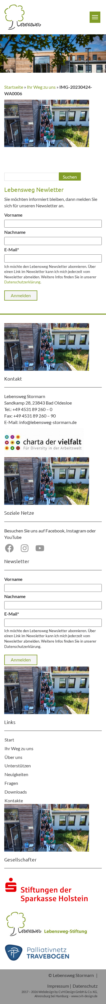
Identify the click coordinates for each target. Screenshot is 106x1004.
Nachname (15, 232)
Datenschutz (85, 986)
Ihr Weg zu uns (41, 87)
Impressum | (59, 986)
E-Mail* (11, 249)
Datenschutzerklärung (22, 282)
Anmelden (21, 295)
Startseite (13, 87)
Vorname (13, 214)
